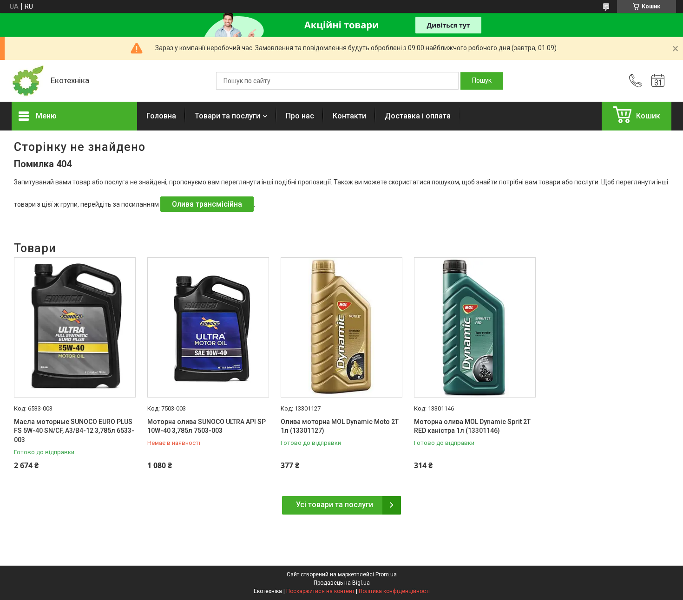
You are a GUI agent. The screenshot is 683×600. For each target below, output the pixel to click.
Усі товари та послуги (334, 504)
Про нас (300, 115)
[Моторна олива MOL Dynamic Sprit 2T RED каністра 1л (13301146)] (475, 327)
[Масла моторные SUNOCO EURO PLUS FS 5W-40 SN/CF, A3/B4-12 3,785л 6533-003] (75, 327)
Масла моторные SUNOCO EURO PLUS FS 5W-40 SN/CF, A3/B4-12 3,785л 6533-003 (74, 430)
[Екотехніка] (26, 81)
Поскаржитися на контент (320, 591)
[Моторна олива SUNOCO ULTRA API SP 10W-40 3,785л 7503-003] (208, 327)
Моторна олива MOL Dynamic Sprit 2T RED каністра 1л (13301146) (472, 426)
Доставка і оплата (418, 115)
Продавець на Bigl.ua (342, 583)
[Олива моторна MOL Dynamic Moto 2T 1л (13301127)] (341, 327)
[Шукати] (481, 81)
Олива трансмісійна (207, 204)
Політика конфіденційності (394, 591)
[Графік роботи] (657, 81)
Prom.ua (386, 574)
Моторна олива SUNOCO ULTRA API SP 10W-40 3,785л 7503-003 (206, 426)
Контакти (349, 115)
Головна (161, 115)
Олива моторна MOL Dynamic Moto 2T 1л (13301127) (340, 426)
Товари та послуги (227, 115)
